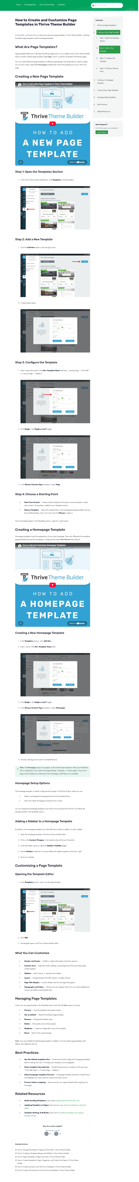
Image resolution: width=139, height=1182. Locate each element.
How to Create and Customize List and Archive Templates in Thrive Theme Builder (46, 1170)
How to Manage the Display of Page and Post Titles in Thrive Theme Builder (43, 1150)
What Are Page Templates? (106, 25)
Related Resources (103, 111)
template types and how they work (67, 1100)
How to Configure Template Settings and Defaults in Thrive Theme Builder (43, 1153)
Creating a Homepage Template (105, 81)
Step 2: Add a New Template (107, 49)
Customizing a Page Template (107, 90)
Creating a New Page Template (108, 32)
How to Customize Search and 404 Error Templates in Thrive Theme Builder (44, 1167)
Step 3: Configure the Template (107, 59)
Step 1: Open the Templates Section (109, 39)
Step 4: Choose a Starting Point (109, 70)
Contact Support (101, 132)
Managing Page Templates (106, 97)
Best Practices (102, 104)
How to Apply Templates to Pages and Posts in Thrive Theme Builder (41, 1157)
